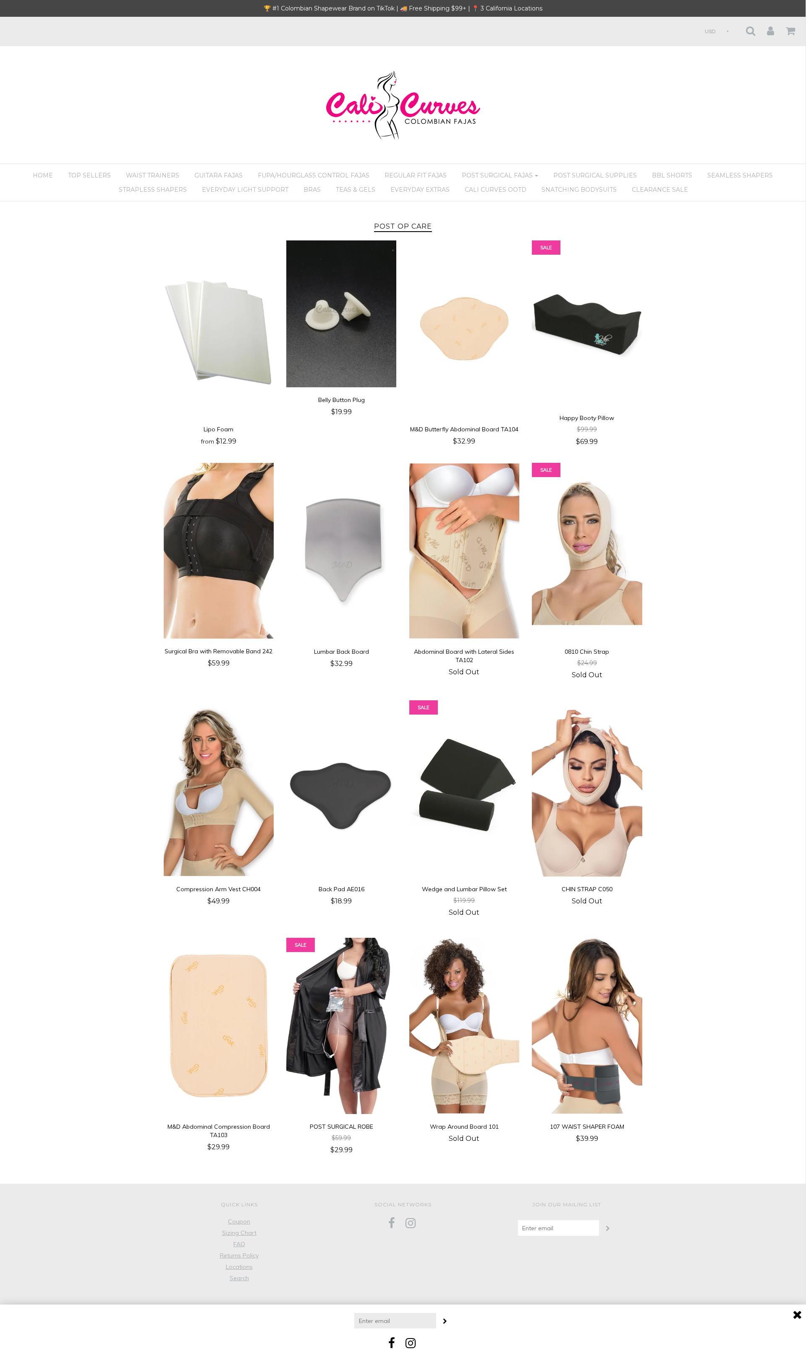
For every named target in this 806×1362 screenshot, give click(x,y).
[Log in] (765, 28)
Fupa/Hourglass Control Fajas (313, 175)
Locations (239, 1267)
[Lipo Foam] (219, 328)
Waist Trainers (152, 175)
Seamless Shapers (740, 175)
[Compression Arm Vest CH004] (219, 787)
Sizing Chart (239, 1233)
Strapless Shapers (153, 189)
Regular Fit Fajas (416, 175)
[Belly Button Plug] (341, 313)
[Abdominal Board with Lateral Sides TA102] (464, 550)
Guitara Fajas (218, 175)
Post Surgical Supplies (595, 175)
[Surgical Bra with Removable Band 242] (219, 550)
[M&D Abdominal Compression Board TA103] (219, 1025)
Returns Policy (239, 1255)
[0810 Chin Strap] (587, 550)
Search (239, 1278)
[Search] (745, 28)
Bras (312, 189)
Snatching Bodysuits (579, 189)
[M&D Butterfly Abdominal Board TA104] (464, 328)
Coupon (239, 1221)
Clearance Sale (660, 189)
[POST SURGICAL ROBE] (341, 1025)
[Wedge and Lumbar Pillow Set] (464, 787)
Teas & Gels (355, 189)
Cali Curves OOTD (495, 189)
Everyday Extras (420, 189)
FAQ (239, 1244)
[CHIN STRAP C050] (587, 787)
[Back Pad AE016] (341, 787)
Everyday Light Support (245, 189)
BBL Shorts (672, 175)
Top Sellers (89, 175)
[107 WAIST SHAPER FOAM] (587, 1025)
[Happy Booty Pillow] (587, 322)
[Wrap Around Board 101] (464, 1025)
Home (43, 175)
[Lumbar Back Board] (341, 550)
